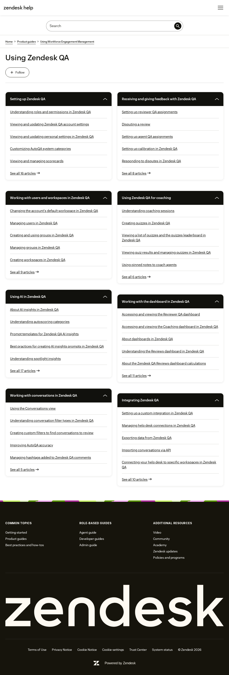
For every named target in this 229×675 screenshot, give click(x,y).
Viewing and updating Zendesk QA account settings (49, 124)
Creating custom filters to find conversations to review (51, 433)
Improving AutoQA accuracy (31, 445)
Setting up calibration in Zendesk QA (149, 149)
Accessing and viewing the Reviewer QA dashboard (161, 314)
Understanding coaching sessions (148, 211)
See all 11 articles (134, 376)
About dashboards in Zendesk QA (147, 339)
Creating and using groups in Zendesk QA (42, 235)
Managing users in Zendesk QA (33, 223)
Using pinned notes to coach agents (149, 265)
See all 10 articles (135, 479)
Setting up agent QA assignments (147, 136)
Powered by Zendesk (120, 663)
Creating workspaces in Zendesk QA (37, 260)
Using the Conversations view (33, 408)
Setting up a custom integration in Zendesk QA (157, 413)
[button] (52, 99)
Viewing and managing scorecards (37, 161)
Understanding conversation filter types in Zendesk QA (51, 420)
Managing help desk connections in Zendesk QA (158, 425)
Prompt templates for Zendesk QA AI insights (44, 334)
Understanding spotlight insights (35, 359)
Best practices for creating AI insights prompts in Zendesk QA (57, 346)
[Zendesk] (114, 606)
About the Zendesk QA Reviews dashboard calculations (164, 363)
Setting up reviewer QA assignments (150, 112)
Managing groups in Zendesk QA (35, 247)
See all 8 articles (134, 173)
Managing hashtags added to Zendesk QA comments (50, 457)
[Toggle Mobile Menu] (220, 8)
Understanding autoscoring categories (40, 322)
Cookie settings (113, 649)
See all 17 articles (23, 371)
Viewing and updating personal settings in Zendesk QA (52, 136)
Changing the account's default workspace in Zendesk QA (54, 211)
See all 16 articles (23, 173)
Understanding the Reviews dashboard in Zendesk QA (163, 351)
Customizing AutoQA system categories (40, 149)
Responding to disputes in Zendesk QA (151, 161)
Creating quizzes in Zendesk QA (146, 223)
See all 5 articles (22, 469)
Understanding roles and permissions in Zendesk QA (50, 112)
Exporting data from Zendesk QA (147, 438)
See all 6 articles (134, 277)
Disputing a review (136, 124)
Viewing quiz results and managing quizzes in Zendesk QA (166, 252)
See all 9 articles (22, 272)
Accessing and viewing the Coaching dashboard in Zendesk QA (170, 327)
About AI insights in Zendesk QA (34, 309)
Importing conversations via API (146, 450)
